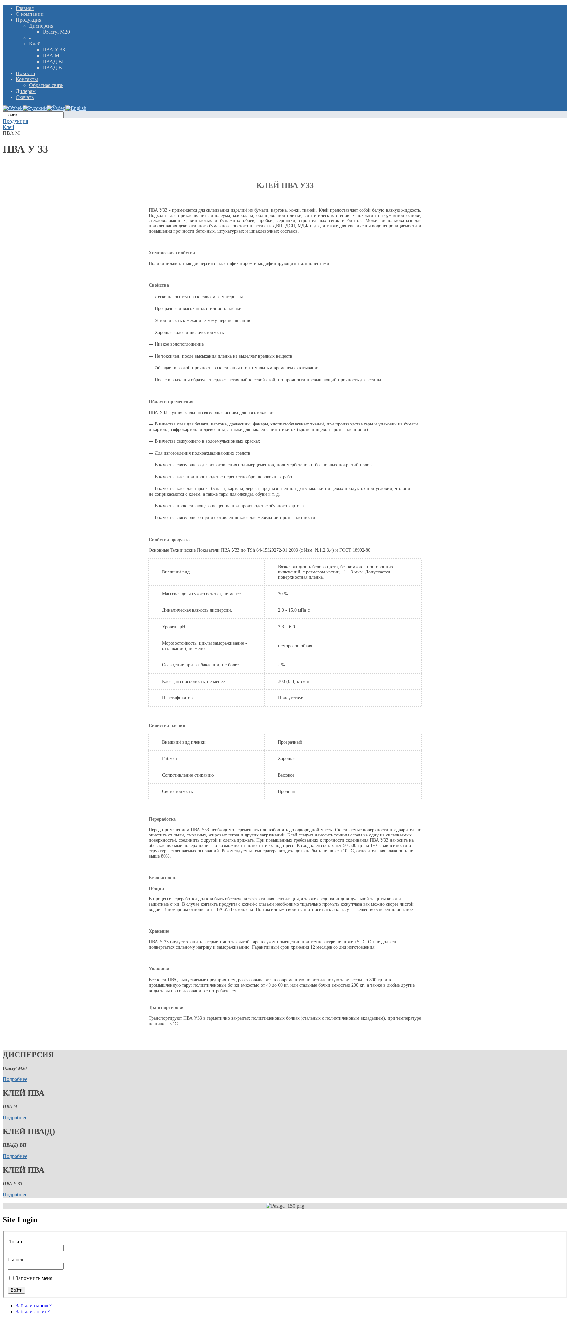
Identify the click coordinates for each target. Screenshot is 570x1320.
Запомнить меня (34, 1278)
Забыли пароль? (34, 1305)
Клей (8, 127)
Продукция (15, 121)
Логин (15, 1241)
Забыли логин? (33, 1311)
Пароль (16, 1259)
